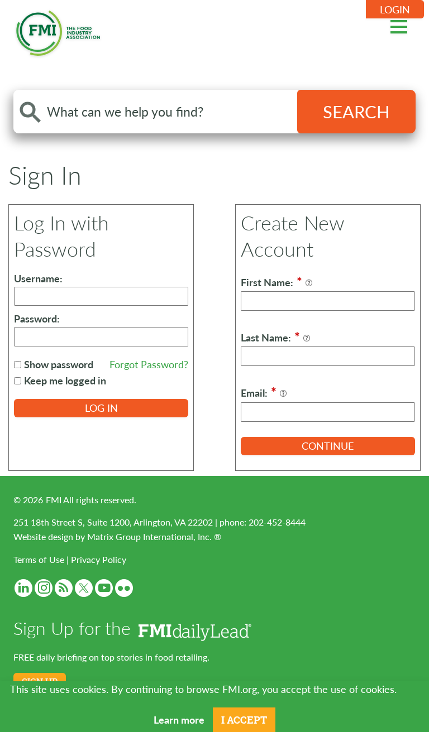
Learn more (179, 719)
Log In (101, 408)
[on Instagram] (44, 588)
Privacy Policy (98, 559)
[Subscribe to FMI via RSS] (64, 588)
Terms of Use (38, 559)
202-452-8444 (277, 522)
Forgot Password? (148, 364)
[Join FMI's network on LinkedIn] (23, 588)
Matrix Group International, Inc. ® (154, 536)
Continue (328, 445)
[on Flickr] (124, 588)
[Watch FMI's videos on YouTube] (104, 588)
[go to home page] (58, 31)
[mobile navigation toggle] (398, 25)
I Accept (244, 719)
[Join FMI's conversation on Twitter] (84, 588)
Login (395, 9)
